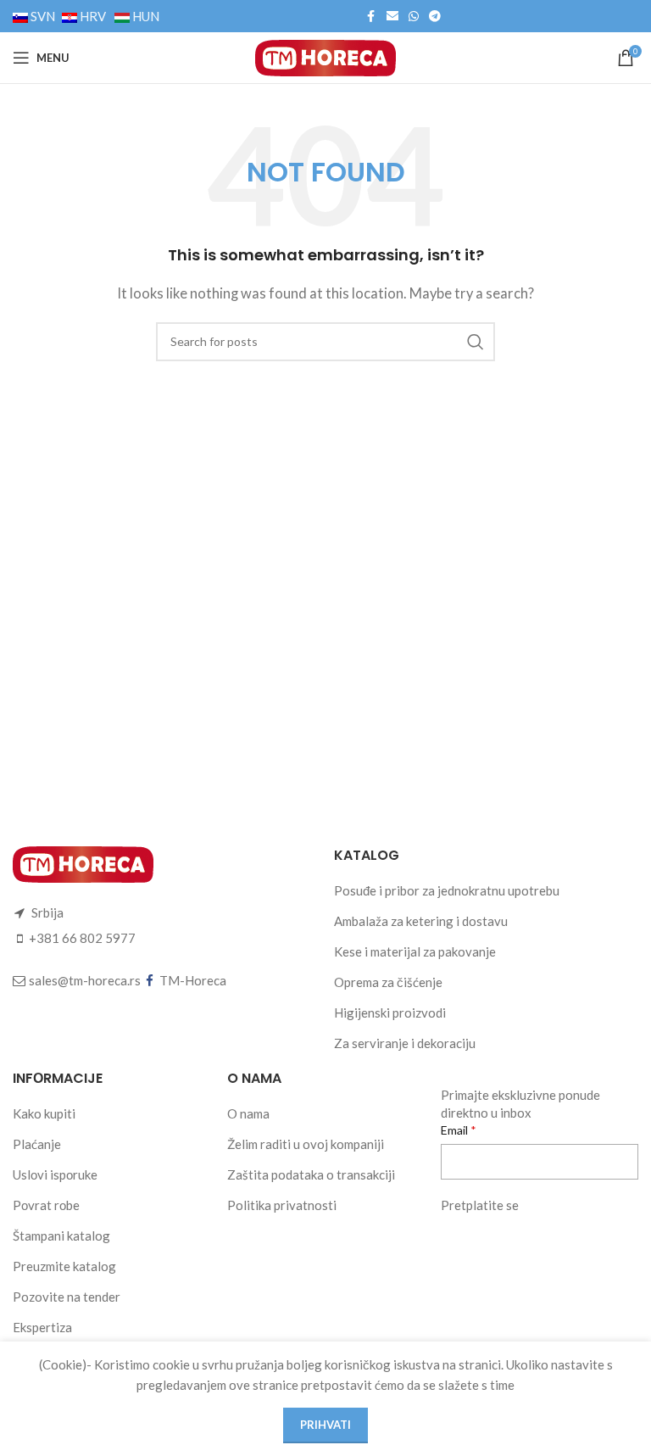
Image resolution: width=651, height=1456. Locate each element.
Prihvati (325, 1424)
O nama (248, 1113)
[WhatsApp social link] (413, 16)
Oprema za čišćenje (388, 982)
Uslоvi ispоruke (55, 1174)
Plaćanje (37, 1144)
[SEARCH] (475, 341)
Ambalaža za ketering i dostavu (421, 921)
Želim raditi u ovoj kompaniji (305, 1144)
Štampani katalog (61, 1235)
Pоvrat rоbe (46, 1205)
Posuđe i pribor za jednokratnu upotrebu (446, 890)
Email (455, 1130)
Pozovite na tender (66, 1296)
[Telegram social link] (435, 16)
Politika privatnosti (282, 1205)
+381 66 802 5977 (82, 938)
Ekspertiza (42, 1327)
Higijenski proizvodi (390, 1012)
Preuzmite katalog (64, 1266)
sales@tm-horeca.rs (85, 980)
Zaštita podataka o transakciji (311, 1174)
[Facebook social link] (371, 16)
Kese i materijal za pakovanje (415, 951)
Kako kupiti (44, 1113)
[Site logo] (325, 56)
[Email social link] (392, 16)
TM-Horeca (192, 980)
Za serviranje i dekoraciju (405, 1043)
